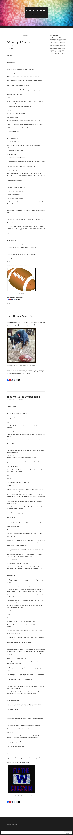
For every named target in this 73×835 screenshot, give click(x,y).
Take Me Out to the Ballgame (23, 396)
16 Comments (19, 318)
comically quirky (36, 11)
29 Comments (19, 45)
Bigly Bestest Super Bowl (21, 316)
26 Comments (19, 399)
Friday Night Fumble (18, 42)
